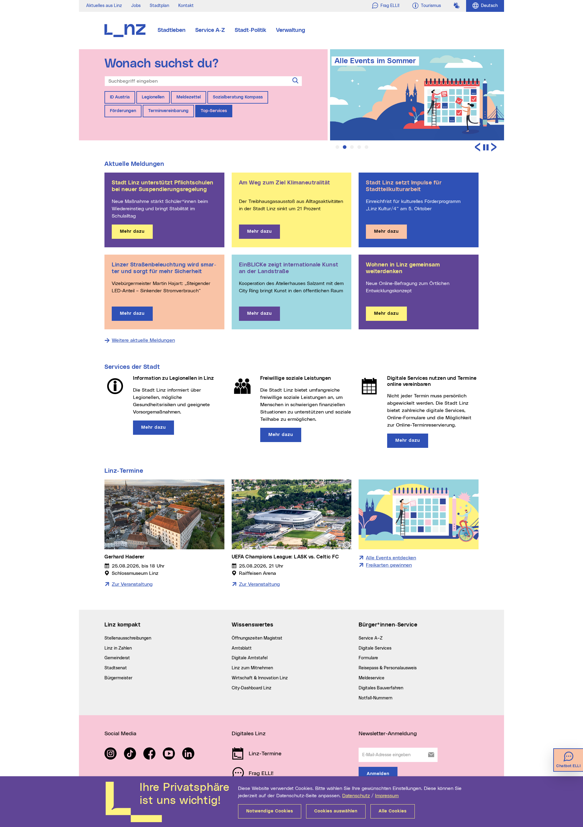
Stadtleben (172, 30)
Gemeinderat (117, 658)
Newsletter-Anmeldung (388, 733)
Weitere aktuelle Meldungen (143, 340)
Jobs (136, 6)
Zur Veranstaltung (132, 584)
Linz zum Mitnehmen (252, 668)
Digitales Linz (249, 733)
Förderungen (123, 111)
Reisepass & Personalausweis (388, 668)
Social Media (120, 733)
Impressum (387, 795)
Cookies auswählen (335, 811)
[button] (337, 147)
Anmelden (378, 774)
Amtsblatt (242, 648)
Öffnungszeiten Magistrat (257, 638)
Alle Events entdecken (391, 557)
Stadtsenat (115, 668)
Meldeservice (371, 678)
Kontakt (186, 6)
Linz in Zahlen (118, 648)
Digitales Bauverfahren (381, 688)
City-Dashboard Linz (251, 688)
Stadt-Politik (250, 30)
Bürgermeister (118, 678)
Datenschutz (356, 795)
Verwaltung (290, 30)
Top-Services (214, 111)
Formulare (368, 658)
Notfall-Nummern (375, 698)
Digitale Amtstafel (250, 658)
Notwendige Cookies (269, 811)
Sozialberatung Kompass (238, 97)
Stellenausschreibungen (127, 638)
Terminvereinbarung (168, 111)
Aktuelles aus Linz (104, 6)
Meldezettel (188, 97)
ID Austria (120, 97)
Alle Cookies (393, 811)
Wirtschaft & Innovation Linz (260, 678)
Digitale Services (375, 648)
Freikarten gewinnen (389, 565)
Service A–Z (371, 638)
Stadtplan (159, 6)
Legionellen (153, 97)
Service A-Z (210, 30)
